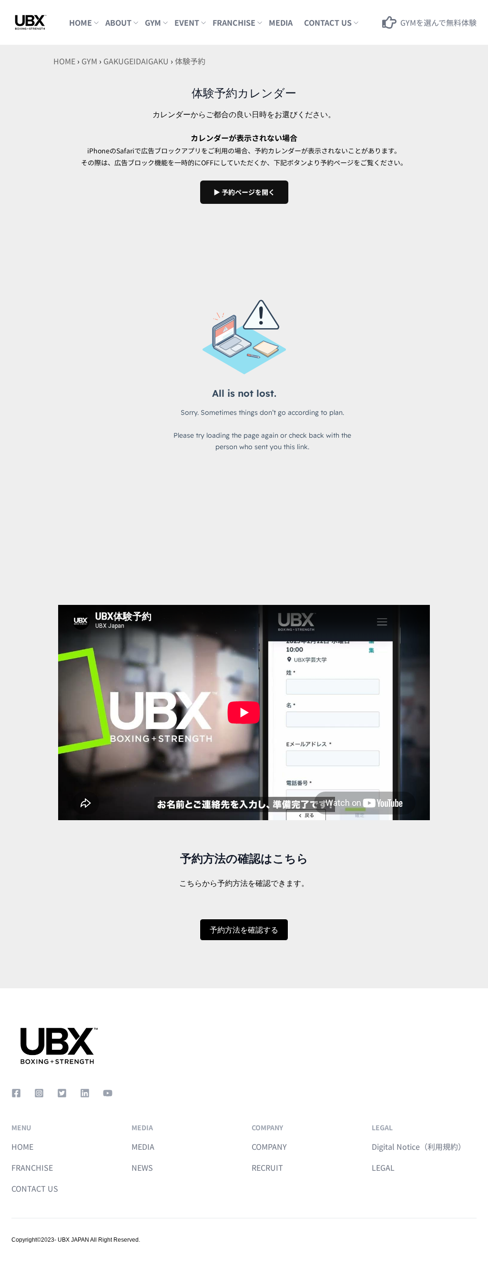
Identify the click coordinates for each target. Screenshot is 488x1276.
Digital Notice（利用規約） (419, 1146)
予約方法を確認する (244, 929)
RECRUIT (267, 1167)
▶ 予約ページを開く (244, 192)
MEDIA (281, 22)
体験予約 (190, 61)
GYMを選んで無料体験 (438, 22)
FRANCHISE (234, 22)
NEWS (142, 1167)
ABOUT (118, 22)
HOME (80, 22)
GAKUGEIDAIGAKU (136, 61)
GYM (153, 22)
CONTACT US (34, 1188)
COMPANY (269, 1146)
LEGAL (383, 1167)
